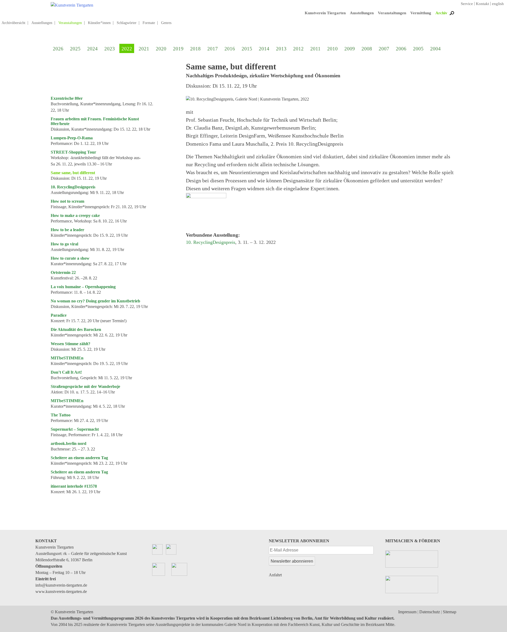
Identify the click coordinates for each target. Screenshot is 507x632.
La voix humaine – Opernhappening (83, 286)
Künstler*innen (99, 23)
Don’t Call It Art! (66, 372)
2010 (332, 48)
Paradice (59, 315)
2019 (178, 48)
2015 (247, 48)
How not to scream (67, 201)
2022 (126, 48)
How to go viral (64, 244)
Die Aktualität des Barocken (76, 329)
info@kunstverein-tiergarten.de (61, 585)
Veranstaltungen (392, 13)
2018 (195, 48)
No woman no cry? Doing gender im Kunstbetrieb (95, 301)
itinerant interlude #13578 (74, 486)
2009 (349, 48)
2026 (58, 48)
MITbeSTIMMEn (67, 358)
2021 (144, 48)
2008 (367, 48)
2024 (92, 48)
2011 (315, 48)
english (498, 4)
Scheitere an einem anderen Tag (79, 457)
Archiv (441, 13)
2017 (212, 48)
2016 (229, 48)
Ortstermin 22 (63, 272)
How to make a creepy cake (75, 215)
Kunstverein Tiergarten (325, 13)
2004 (435, 48)
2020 (161, 48)
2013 (281, 48)
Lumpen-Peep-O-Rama (72, 138)
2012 (298, 48)
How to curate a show (70, 258)
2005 (418, 48)
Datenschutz (429, 612)
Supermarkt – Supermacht (75, 429)
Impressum (407, 612)
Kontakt (482, 4)
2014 (264, 48)
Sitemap (449, 612)
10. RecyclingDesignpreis (73, 187)
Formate (149, 23)
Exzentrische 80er (67, 98)
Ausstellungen (362, 13)
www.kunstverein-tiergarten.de (61, 591)
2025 (75, 48)
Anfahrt (275, 575)
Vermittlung (420, 13)
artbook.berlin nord (68, 443)
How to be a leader (67, 229)
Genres (166, 23)
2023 (109, 48)
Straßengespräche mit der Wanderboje (85, 386)
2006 (401, 48)
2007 (384, 48)
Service (467, 4)
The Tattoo (61, 415)
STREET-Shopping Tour (73, 152)
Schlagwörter (127, 23)
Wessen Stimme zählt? (70, 343)
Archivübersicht (13, 23)
